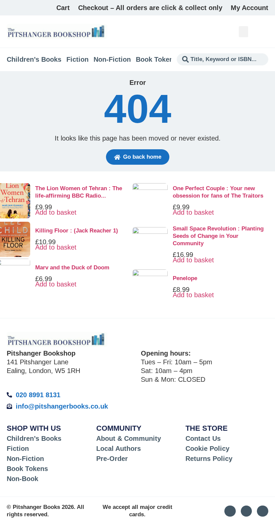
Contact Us (203, 438)
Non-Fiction (112, 59)
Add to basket (55, 212)
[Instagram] (230, 511)
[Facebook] (262, 511)
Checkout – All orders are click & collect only (150, 7)
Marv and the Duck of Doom (72, 267)
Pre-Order (112, 458)
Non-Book (22, 478)
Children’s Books (34, 59)
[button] (243, 31)
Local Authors (118, 448)
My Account (249, 7)
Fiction (77, 59)
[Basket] (264, 32)
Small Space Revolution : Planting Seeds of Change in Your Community (218, 236)
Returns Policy (208, 458)
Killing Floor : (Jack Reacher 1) (76, 230)
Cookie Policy (207, 448)
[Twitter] (246, 511)
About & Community (128, 438)
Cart (63, 7)
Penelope (185, 278)
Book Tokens (156, 59)
